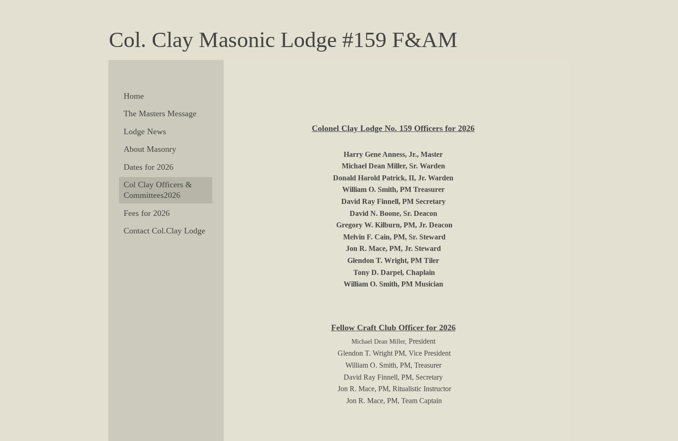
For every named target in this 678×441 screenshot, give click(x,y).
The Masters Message (160, 113)
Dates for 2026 (148, 167)
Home (134, 96)
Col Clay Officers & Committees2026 (158, 190)
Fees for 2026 (147, 213)
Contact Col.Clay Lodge (164, 230)
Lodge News (145, 131)
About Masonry (150, 149)
